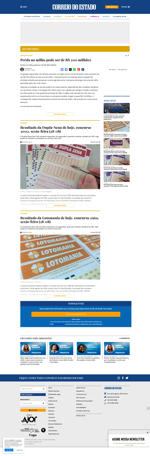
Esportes (82, 16)
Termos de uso (81, 394)
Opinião (106, 16)
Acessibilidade (81, 407)
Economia (69, 16)
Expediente (80, 391)
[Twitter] (127, 378)
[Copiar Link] (83, 69)
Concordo (9, 450)
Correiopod (52, 420)
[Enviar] (43, 403)
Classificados (119, 16)
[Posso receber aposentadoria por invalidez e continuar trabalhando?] (117, 348)
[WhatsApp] (74, 69)
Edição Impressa (53, 434)
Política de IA (52, 401)
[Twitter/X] (70, 69)
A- (128, 55)
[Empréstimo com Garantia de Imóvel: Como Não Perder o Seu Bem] (61, 348)
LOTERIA (109, 133)
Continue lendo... (60, 114)
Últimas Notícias (32, 16)
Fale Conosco (80, 397)
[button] (95, 142)
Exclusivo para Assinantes (59, 356)
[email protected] (59, 324)
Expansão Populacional (114, 114)
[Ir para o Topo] (148, 408)
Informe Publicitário (55, 424)
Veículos (51, 414)
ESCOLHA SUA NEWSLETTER (75, 314)
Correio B (94, 16)
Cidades (47, 16)
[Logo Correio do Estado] (74, 7)
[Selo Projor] (33, 432)
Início (50, 388)
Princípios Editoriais (83, 411)
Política (58, 16)
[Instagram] (78, 69)
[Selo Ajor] (33, 420)
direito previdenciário (29, 356)
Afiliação (79, 404)
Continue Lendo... (60, 205)
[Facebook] (62, 69)
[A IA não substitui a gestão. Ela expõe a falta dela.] (89, 348)
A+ (126, 55)
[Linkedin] (66, 69)
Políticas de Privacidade (84, 401)
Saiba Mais (20, 450)
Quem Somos (80, 388)
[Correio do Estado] (117, 388)
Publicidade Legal (54, 394)
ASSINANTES (125, 338)
